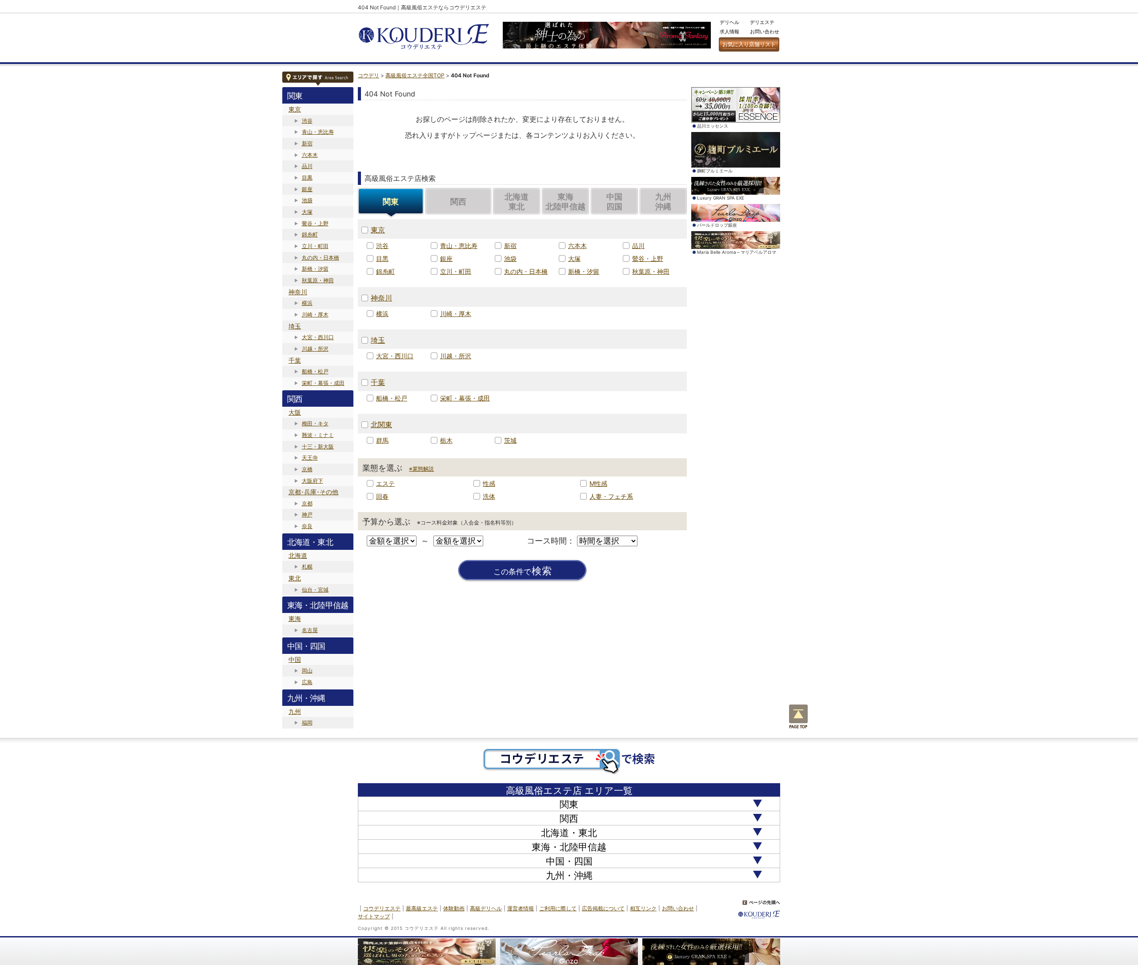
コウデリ (368, 75)
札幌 (307, 566)
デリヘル (729, 22)
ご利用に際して (558, 908)
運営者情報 (520, 908)
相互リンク (643, 908)
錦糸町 (310, 234)
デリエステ (762, 22)
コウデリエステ (382, 908)
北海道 (298, 555)
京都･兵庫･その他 (313, 492)
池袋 (307, 200)
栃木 (446, 440)
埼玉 (295, 326)
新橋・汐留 (315, 268)
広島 (307, 682)
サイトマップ (374, 916)
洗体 (489, 496)
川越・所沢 (315, 348)
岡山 (307, 670)
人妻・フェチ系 (611, 496)
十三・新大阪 (318, 446)
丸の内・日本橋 (320, 257)
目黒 (307, 177)
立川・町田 (315, 246)
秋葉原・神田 (318, 280)
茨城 (510, 440)
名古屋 (310, 630)
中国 (295, 659)
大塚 (307, 211)
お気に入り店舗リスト (749, 44)
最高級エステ (422, 908)
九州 (295, 711)
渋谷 (307, 120)
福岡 (307, 722)
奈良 (307, 526)
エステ (385, 483)
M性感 (598, 483)
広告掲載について (603, 908)
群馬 (382, 440)
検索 (522, 571)
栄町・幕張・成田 (323, 383)
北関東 (381, 424)
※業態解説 (421, 468)
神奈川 (298, 292)
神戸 (307, 514)
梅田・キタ (315, 423)
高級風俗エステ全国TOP (415, 75)
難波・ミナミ (318, 435)
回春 (382, 496)
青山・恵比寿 (318, 131)
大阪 (295, 412)
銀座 (307, 189)
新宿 (307, 143)
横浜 (307, 303)
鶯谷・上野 (315, 223)
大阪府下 (312, 480)
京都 (307, 503)
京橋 (307, 469)
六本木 (310, 155)
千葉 (295, 360)
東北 (295, 578)
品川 (307, 166)
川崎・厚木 (315, 314)
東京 (295, 109)
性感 (489, 483)
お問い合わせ (764, 31)
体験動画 (454, 908)
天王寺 (310, 457)
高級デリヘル (486, 908)
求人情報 (729, 31)
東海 (295, 618)
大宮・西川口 (318, 337)
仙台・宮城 (315, 589)
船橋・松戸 (315, 371)
